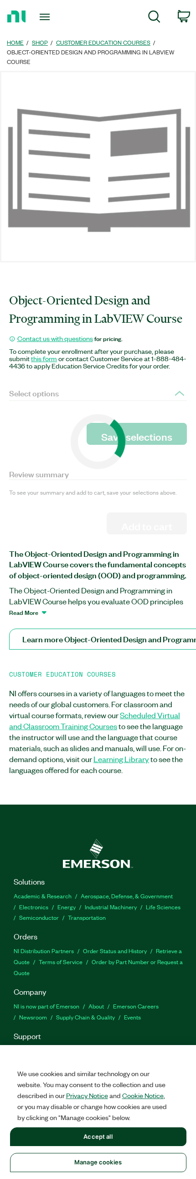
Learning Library (121, 759)
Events (132, 1017)
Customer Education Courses (103, 42)
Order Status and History (115, 950)
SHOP (40, 42)
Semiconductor (39, 917)
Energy (66, 906)
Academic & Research (43, 895)
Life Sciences (163, 906)
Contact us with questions (55, 338)
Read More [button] (23, 612)
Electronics (33, 906)
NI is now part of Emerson (46, 1006)
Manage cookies (98, 1162)
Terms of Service (61, 961)
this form (44, 358)
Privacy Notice (87, 1095)
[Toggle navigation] (47, 16)
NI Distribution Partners (44, 950)
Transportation (87, 917)
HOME (15, 42)
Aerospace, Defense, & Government (127, 895)
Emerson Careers (136, 1006)
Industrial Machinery (111, 906)
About (96, 1006)
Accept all (97, 1136)
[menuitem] (154, 18)
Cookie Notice (143, 1095)
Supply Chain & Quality (85, 1017)
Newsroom (33, 1017)
